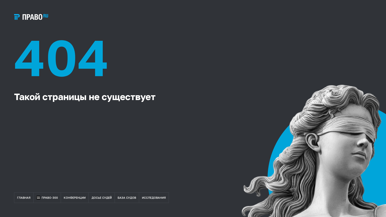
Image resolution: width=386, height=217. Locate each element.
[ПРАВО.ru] (31, 17)
